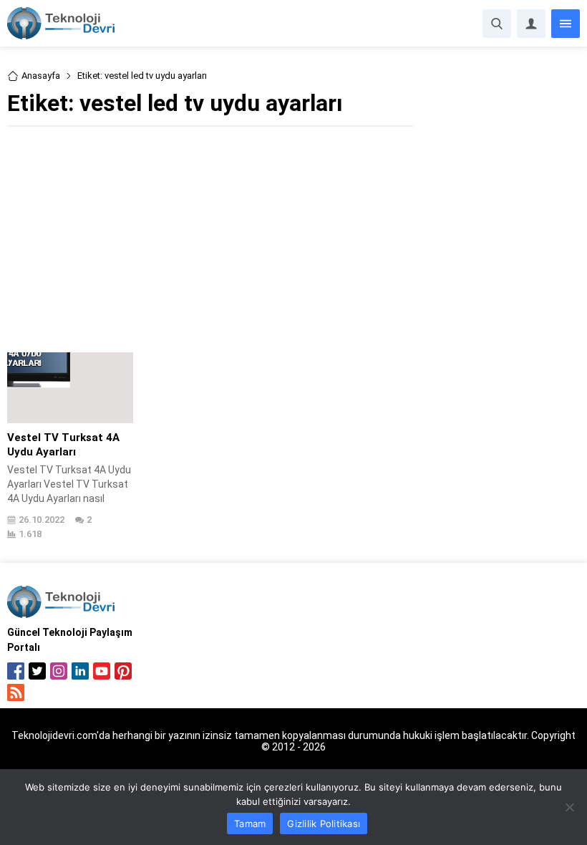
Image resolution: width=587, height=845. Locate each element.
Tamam (250, 823)
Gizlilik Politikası (323, 823)
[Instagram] (58, 671)
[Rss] (15, 692)
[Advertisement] (210, 237)
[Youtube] (101, 671)
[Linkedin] (80, 671)
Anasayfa (40, 75)
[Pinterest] (123, 671)
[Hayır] (569, 807)
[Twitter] (37, 671)
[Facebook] (15, 671)
